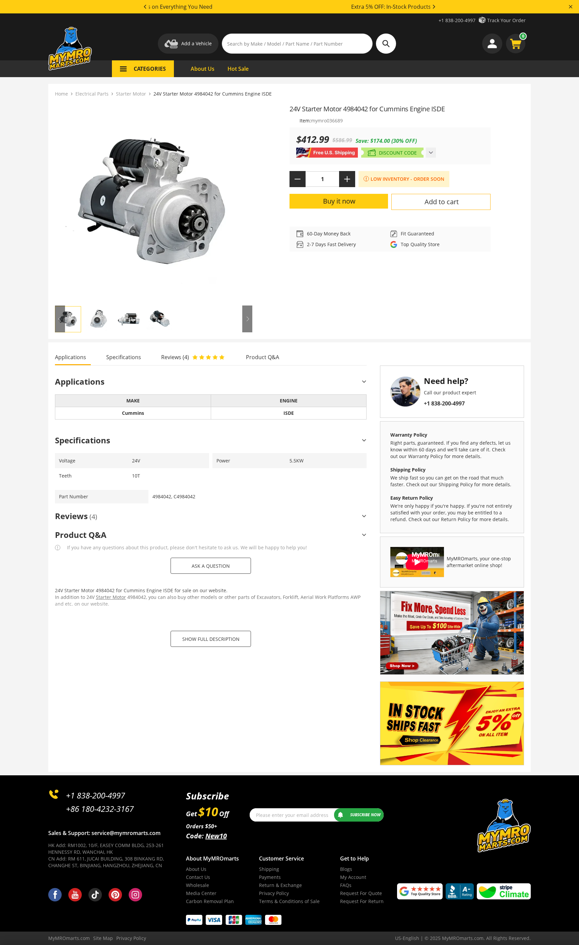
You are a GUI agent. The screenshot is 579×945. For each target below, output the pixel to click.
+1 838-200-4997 (457, 20)
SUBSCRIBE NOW (365, 815)
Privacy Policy (274, 893)
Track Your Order (506, 20)
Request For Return (362, 901)
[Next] (433, 6)
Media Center (201, 893)
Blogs (346, 869)
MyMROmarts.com (69, 938)
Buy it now (339, 201)
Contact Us (198, 877)
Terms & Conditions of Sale (289, 901)
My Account (353, 877)
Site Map (103, 938)
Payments (270, 877)
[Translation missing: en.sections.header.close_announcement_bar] (570, 6)
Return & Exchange (280, 885)
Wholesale (197, 885)
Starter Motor (131, 94)
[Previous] (145, 6)
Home (61, 94)
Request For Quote (361, 893)
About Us (196, 869)
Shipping (269, 869)
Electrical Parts (92, 94)
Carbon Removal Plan (210, 901)
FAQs (345, 885)
